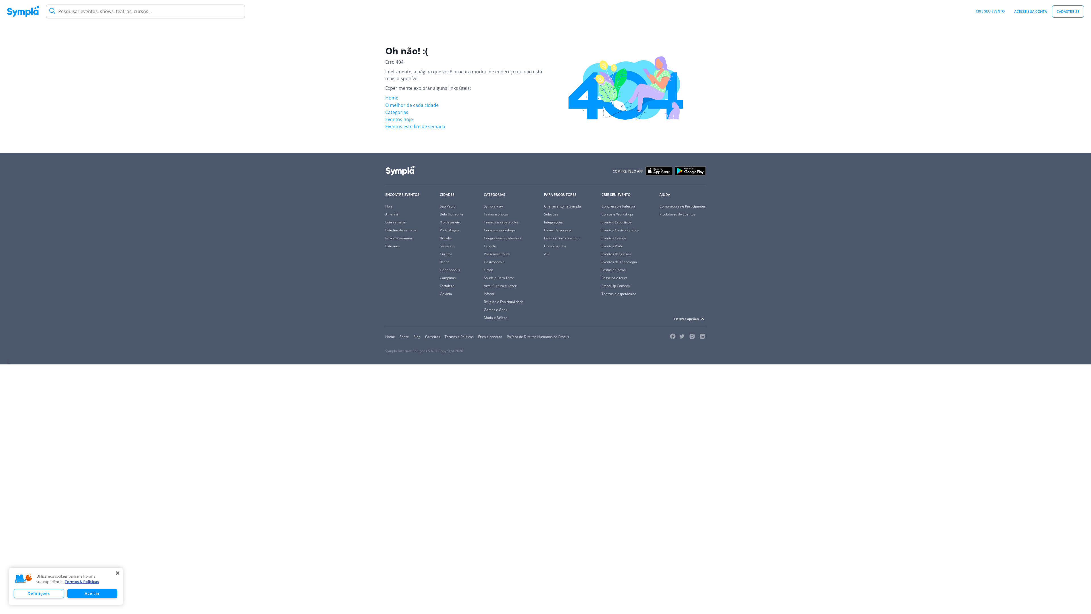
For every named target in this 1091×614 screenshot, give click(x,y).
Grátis (489, 269)
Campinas (448, 277)
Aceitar (92, 593)
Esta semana (395, 222)
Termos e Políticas (459, 336)
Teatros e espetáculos (501, 222)
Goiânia (446, 293)
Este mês (392, 246)
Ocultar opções (686, 319)
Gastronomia (494, 262)
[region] (66, 586)
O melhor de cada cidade (412, 105)
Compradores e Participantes (682, 206)
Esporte (490, 246)
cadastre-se (1068, 11)
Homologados (555, 246)
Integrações (553, 222)
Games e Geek (495, 309)
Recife (444, 262)
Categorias (396, 112)
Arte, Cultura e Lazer (500, 285)
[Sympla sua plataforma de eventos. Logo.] (23, 11)
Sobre (404, 336)
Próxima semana (398, 238)
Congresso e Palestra (618, 206)
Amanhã (392, 214)
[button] (23, 579)
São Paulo (447, 206)
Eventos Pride (612, 246)
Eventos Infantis (613, 238)
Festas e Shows (496, 214)
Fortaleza (447, 285)
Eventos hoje (399, 119)
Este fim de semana (401, 230)
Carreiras (432, 336)
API (546, 254)
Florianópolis (450, 269)
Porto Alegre (450, 230)
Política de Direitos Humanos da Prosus (538, 336)
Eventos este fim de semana (415, 126)
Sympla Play (493, 206)
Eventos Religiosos (616, 254)
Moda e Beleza (495, 317)
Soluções (551, 214)
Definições (39, 593)
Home (391, 98)
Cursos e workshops (500, 230)
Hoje (389, 206)
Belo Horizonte (451, 214)
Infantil (489, 293)
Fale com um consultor (562, 238)
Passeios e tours (497, 254)
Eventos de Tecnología (619, 262)
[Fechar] (117, 573)
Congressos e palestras (502, 238)
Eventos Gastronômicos (620, 230)
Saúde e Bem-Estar (499, 277)
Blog (416, 336)
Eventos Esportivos (616, 222)
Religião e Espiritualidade (504, 301)
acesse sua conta (1030, 11)
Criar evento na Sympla (562, 206)
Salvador (447, 246)
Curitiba (446, 254)
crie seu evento (990, 11)
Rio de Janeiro (450, 222)
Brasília (446, 238)
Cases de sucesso (558, 230)
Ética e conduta (490, 336)
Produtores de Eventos (677, 214)
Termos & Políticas (82, 581)
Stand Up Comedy (615, 285)
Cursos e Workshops (617, 214)
